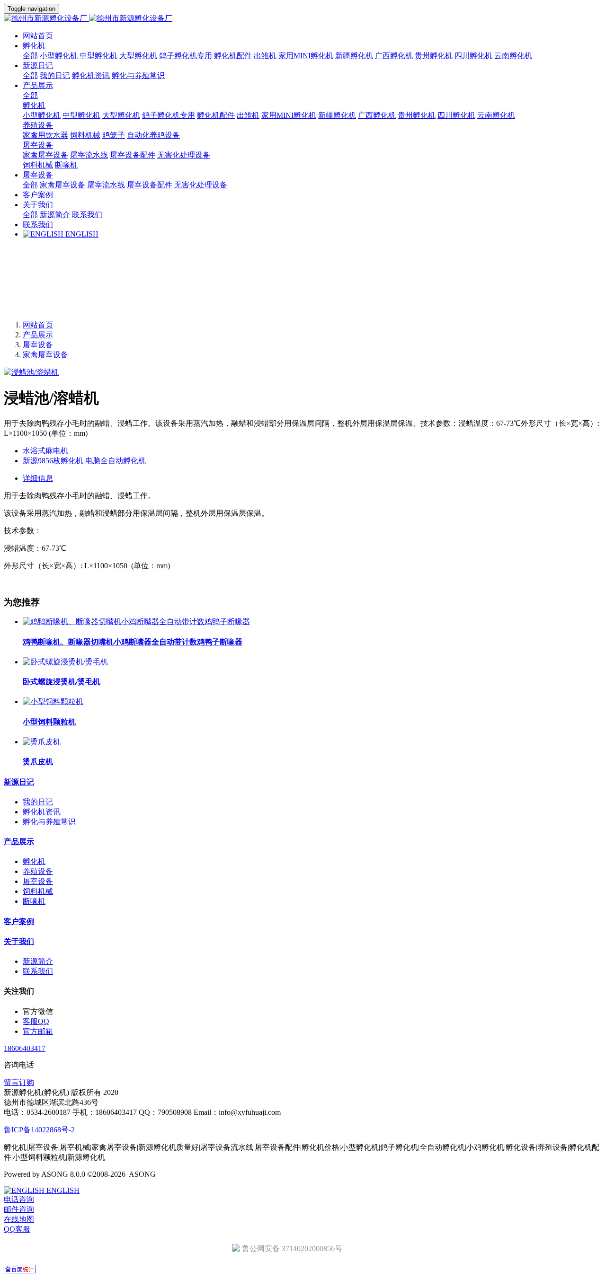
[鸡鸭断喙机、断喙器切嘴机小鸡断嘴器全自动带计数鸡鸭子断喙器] (136, 621)
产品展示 (38, 335)
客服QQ (36, 1021)
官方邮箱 (38, 1031)
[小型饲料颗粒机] (53, 701)
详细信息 (38, 478)
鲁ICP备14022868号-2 (39, 1130)
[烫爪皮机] (42, 742)
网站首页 (38, 36)
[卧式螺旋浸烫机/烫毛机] (65, 662)
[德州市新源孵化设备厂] (303, 19)
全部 (30, 56)
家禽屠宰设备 (45, 355)
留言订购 (19, 1082)
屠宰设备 (38, 345)
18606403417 (24, 1048)
